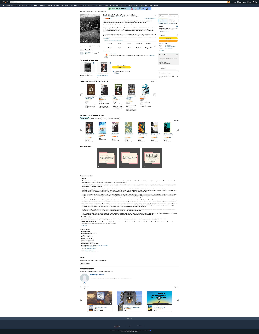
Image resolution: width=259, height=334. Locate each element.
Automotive (106, 5)
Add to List (163, 68)
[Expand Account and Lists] (245, 2)
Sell (71, 5)
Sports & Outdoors (128, 5)
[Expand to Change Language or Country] (235, 2)
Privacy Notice (119, 330)
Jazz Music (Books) (89, 250)
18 (143, 137)
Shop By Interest (143, 5)
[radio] (163, 16)
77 (117, 136)
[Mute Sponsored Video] (110, 303)
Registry (80, 5)
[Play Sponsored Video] (129, 298)
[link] (104, 67)
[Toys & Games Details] (102, 5)
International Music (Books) (90, 246)
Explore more (152, 55)
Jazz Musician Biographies (90, 248)
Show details (117, 73)
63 (91, 137)
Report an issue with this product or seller (114, 40)
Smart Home (135, 5)
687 (157, 137)
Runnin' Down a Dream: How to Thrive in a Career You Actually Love (162, 306)
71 (130, 137)
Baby (121, 5)
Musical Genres (97, 11)
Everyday (156, 5)
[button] (3, 5)
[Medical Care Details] (17, 5)
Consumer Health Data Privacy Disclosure (131, 330)
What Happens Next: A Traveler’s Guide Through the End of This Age (102, 306)
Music (84, 5)
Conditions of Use (112, 330)
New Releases (36, 5)
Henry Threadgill (108, 16)
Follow (95, 53)
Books (62, 5)
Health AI (8, 5)
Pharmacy (150, 5)
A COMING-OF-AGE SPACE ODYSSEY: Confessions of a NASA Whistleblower (132, 306)
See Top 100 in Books (103, 245)
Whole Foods (49, 5)
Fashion (75, 5)
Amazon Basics (22, 5)
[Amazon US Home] (117, 326)
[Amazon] (5, 2)
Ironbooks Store (168, 45)
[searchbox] (120, 2)
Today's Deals (56, 5)
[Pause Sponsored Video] (110, 301)
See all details (106, 51)
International (103, 11)
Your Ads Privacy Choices (144, 330)
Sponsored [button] (82, 288)
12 (104, 135)
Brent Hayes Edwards (120, 16)
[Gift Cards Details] (69, 5)
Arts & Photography (86, 11)
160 (170, 137)
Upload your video (85, 263)
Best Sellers (28, 5)
